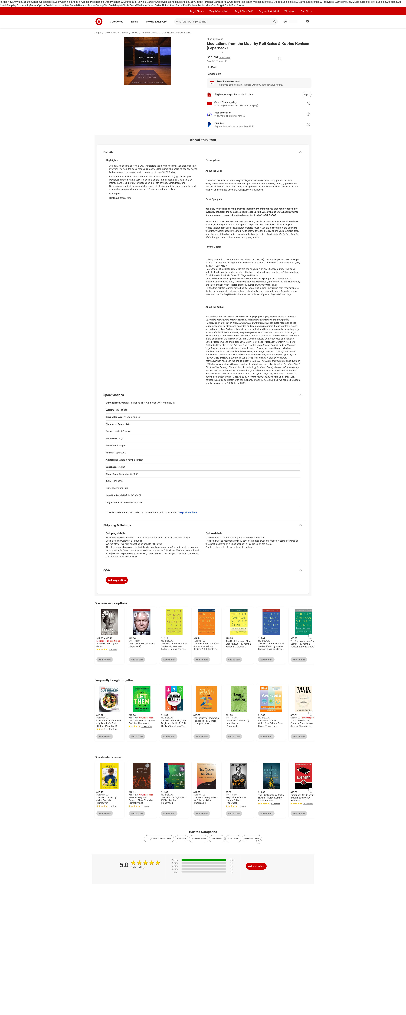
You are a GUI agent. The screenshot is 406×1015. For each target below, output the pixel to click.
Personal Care (211, 1)
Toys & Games (299, 1)
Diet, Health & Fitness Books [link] (159, 838)
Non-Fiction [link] (217, 838)
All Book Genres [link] (199, 838)
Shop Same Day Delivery (183, 5)
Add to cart (214, 73)
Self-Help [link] (181, 838)
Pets (242, 1)
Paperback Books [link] (251, 838)
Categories (116, 21)
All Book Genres (150, 32)
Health (248, 1)
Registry (202, 5)
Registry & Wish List (269, 11)
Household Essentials (176, 1)
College (43, 1)
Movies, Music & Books (356, 1)
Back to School (30, 1)
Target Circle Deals (125, 5)
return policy (220, 547)
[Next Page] (310, 636)
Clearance (58, 5)
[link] (215, 52)
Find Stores (237, 5)
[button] (215, 52)
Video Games (335, 1)
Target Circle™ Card (219, 11)
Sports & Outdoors (229, 1)
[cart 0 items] (307, 21)
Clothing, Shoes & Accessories (77, 1)
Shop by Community (18, 5)
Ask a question (117, 580)
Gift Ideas (391, 1)
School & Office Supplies (277, 1)
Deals (49, 5)
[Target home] (99, 21)
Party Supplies (377, 1)
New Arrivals (71, 5)
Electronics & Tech (317, 1)
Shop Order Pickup (158, 5)
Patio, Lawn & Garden (143, 1)
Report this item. (188, 512)
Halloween (54, 1)
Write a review (256, 866)
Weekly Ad (142, 5)
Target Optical (38, 5)
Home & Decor (103, 1)
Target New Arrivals (11, 1)
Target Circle (224, 5)
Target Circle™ (197, 11)
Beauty (199, 1)
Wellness (257, 1)
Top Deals (109, 5)
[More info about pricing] (280, 58)
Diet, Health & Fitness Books (176, 32)
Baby (192, 1)
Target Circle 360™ (244, 11)
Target (98, 32)
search (275, 21)
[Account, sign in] (291, 21)
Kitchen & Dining (121, 1)
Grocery (159, 1)
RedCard (212, 5)
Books (135, 32)
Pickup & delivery (156, 21)
